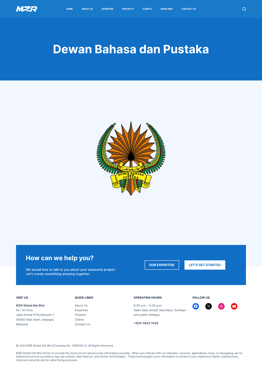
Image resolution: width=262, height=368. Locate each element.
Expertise (107, 9)
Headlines (167, 9)
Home (69, 9)
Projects (128, 9)
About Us (87, 9)
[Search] (244, 9)
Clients (147, 9)
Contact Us (189, 9)
